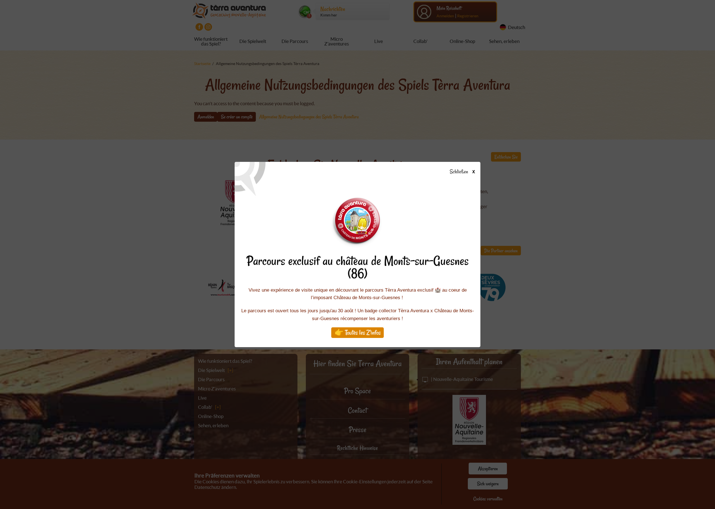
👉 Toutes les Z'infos (358, 332)
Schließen (462, 172)
